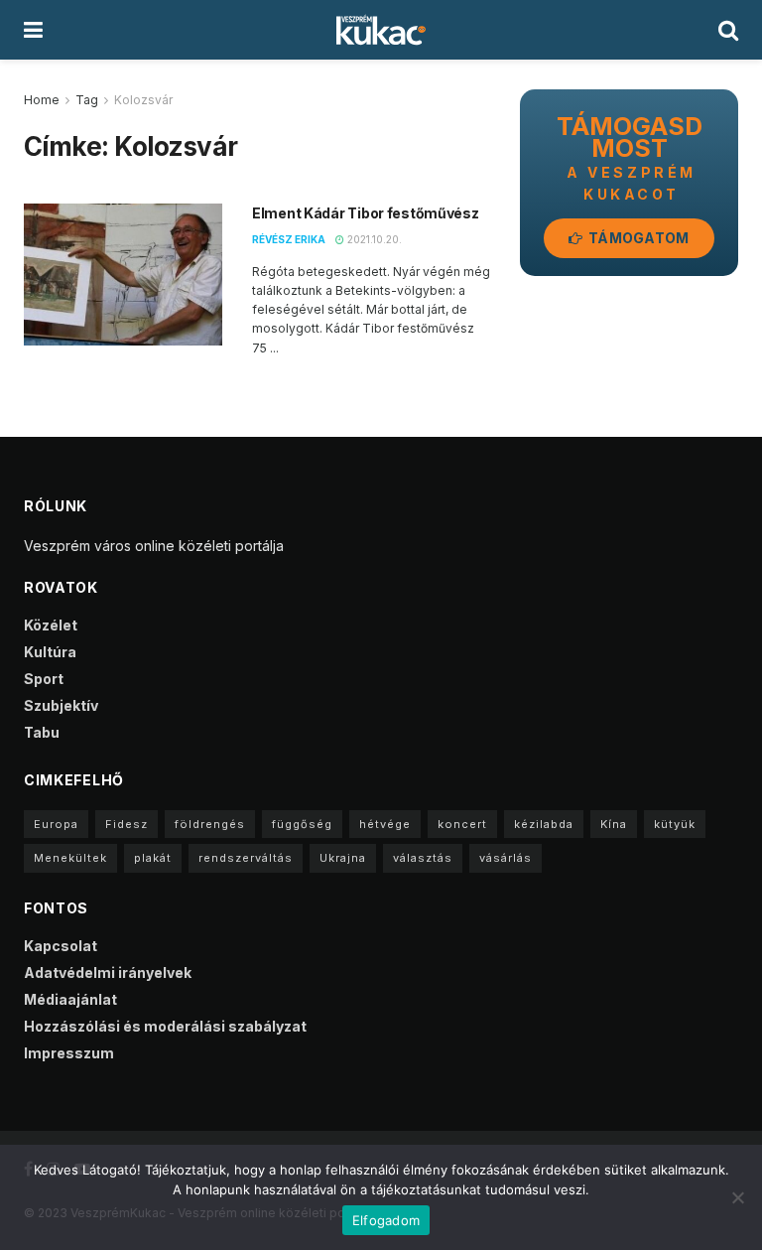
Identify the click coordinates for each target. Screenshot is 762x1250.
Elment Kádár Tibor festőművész (365, 213)
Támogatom (637, 237)
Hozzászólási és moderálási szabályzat (165, 1026)
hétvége (385, 824)
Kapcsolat (60, 945)
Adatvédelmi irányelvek (107, 972)
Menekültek (70, 858)
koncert (462, 824)
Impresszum (69, 1052)
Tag (86, 99)
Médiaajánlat (70, 999)
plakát (153, 858)
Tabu (42, 732)
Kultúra (50, 651)
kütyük (675, 824)
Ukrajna (342, 858)
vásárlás (505, 858)
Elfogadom (386, 1220)
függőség (302, 824)
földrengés (210, 824)
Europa (56, 824)
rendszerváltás (245, 858)
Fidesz (126, 824)
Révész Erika (288, 239)
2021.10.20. (373, 239)
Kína (613, 824)
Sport (44, 678)
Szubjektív (61, 705)
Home (42, 99)
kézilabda (543, 824)
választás (422, 858)
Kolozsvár (143, 99)
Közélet (50, 625)
